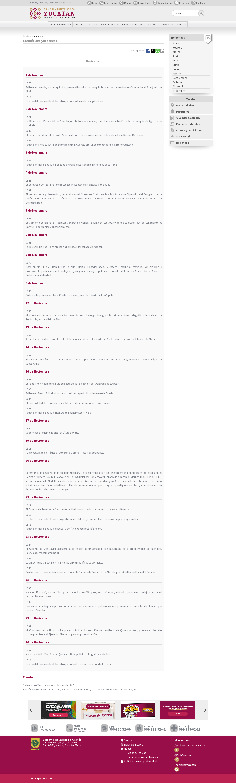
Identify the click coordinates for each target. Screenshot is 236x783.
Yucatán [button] (150, 24)
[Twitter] (153, 50)
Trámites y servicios (60, 24)
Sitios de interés (133, 744)
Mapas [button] (127, 2)
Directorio (184, 2)
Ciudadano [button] (93, 24)
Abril (176, 56)
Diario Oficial (144, 2)
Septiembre (180, 77)
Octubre (178, 82)
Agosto (177, 73)
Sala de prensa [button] (109, 24)
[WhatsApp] (157, 50)
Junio (176, 64)
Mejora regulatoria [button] (132, 24)
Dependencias (165, 2)
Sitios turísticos (137, 753)
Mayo (176, 60)
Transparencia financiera (172, 24)
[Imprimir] (162, 50)
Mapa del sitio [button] (43, 778)
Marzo (176, 52)
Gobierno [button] (78, 24)
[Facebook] (148, 50)
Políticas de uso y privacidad (140, 761)
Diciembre (179, 90)
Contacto (201, 2)
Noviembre (179, 86)
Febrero (177, 47)
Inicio (95, 2)
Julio (176, 69)
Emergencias (111, 2)
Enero (176, 43)
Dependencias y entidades (143, 757)
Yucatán (36, 36)
